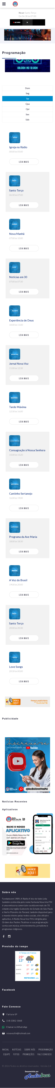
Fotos (16, 1054)
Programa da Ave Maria (23, 536)
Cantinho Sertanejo (20, 493)
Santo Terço (16, 190)
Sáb (27, 119)
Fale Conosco (45, 1054)
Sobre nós (29, 1049)
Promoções (28, 1054)
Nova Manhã (16, 233)
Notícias (16, 1049)
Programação (45, 1049)
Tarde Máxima (17, 407)
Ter (27, 98)
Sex (27, 114)
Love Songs (16, 666)
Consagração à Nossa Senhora (27, 450)
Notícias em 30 (18, 277)
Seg (27, 93)
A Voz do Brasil (18, 580)
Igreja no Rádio (18, 147)
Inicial (5, 1049)
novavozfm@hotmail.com (18, 1033)
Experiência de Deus (21, 320)
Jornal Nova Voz (18, 363)
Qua (28, 103)
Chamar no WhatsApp (16, 1027)
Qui (27, 109)
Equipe (6, 1054)
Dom (27, 88)
